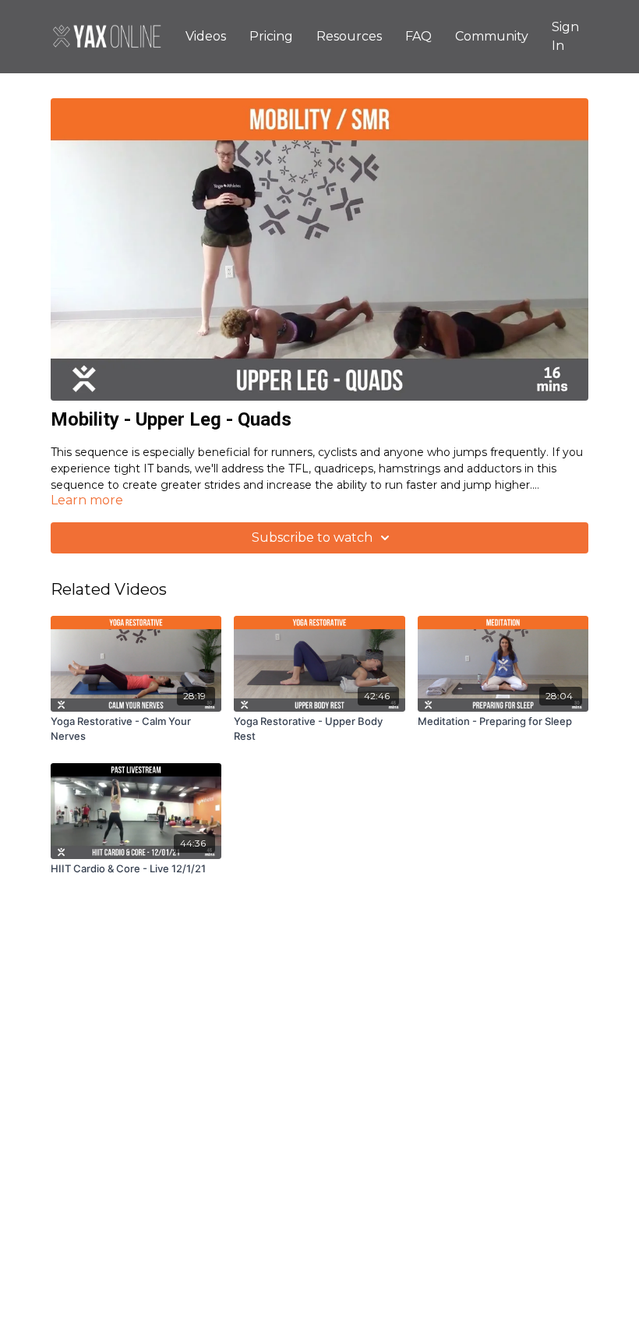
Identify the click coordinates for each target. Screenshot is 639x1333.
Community (491, 36)
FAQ (418, 36)
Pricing (271, 36)
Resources (349, 36)
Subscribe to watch (312, 537)
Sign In (565, 36)
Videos (205, 36)
